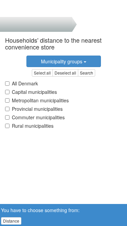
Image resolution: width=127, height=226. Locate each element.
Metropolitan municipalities (40, 100)
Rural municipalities (33, 125)
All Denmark (25, 83)
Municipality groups (62, 61)
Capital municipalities (34, 91)
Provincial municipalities (37, 108)
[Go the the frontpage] (16, 8)
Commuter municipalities (38, 117)
